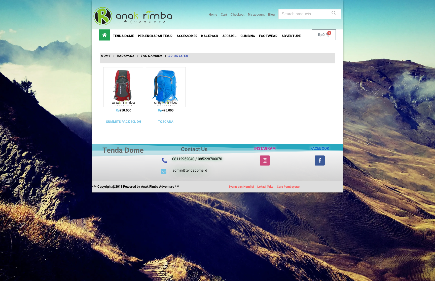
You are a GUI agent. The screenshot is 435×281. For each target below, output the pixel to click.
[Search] (333, 14)
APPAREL (229, 36)
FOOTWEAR (268, 36)
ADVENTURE (291, 36)
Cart (224, 14)
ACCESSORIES (186, 36)
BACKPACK (209, 36)
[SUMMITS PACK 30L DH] (123, 87)
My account (256, 14)
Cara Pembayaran (288, 186)
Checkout (237, 14)
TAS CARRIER (151, 56)
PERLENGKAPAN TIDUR (155, 36)
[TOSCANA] (166, 87)
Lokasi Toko (265, 186)
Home (213, 14)
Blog (271, 14)
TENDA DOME (123, 36)
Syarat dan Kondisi (241, 186)
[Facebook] (320, 160)
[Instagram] (265, 160)
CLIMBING (247, 36)
